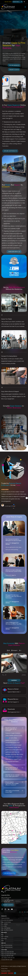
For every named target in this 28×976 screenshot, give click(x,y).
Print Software (4, 923)
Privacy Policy (4, 968)
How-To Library (4, 936)
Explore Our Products (10, 151)
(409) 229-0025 (10, 951)
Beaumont (3, 951)
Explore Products (14, 65)
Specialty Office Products (7, 929)
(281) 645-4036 (9, 900)
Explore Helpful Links (13, 691)
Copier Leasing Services (6, 946)
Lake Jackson (4, 957)
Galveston (3, 955)
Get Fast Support (13, 701)
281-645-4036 (8, 1)
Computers (4, 925)
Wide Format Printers (6, 921)
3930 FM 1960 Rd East (6, 897)
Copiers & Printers (5, 917)
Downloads (4, 938)
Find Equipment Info (13, 711)
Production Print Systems (7, 919)
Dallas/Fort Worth (5, 953)
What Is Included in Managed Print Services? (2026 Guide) (13, 570)
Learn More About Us (14, 251)
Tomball (3, 959)
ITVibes (8, 970)
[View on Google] (11, 506)
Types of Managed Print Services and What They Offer (14, 622)
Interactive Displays (5, 927)
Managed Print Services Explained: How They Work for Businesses (13, 596)
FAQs (2, 940)
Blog (2, 934)
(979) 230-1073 (11, 957)
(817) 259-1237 (13, 953)
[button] (11, 443)
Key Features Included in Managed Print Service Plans (13, 539)
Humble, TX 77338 (5, 898)
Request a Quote (14, 69)
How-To (14, 574)
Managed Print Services (12, 543)
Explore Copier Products (12, 436)
